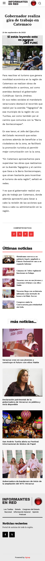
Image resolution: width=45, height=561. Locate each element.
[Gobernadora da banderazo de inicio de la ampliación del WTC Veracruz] (22, 464)
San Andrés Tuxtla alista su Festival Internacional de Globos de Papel (20, 442)
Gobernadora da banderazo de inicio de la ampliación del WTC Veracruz (22, 482)
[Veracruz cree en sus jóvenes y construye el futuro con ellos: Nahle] (8, 283)
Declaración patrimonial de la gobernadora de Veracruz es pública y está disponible (21, 402)
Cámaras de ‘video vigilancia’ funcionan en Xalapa (28, 271)
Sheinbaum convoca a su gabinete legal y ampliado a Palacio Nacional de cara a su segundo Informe (28, 260)
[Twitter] (19, 234)
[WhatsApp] (31, 234)
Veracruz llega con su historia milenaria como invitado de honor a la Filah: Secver (29, 293)
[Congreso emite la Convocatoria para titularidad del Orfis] (8, 304)
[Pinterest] (25, 234)
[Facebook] (13, 234)
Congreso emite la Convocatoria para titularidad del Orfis (29, 304)
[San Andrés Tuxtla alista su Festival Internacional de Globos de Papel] (22, 424)
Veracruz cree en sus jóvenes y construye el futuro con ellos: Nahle (29, 282)
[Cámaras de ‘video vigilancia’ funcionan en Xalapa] (8, 272)
